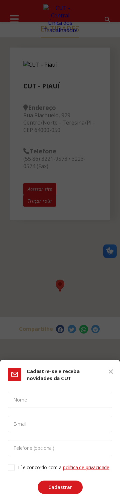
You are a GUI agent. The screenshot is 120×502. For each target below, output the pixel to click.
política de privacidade (86, 467)
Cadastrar (60, 487)
